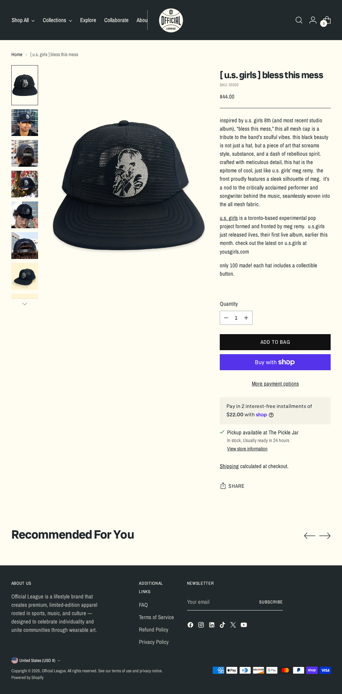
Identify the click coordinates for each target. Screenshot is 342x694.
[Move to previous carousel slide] (309, 536)
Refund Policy (153, 629)
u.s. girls (229, 218)
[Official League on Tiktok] (223, 626)
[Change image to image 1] (24, 85)
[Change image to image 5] (24, 214)
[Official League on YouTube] (244, 626)
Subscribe (271, 602)
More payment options (275, 383)
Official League (54, 671)
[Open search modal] (299, 20)
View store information (247, 448)
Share (236, 486)
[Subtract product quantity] (226, 317)
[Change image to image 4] (24, 184)
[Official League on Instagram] (202, 626)
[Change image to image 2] (24, 122)
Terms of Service (156, 617)
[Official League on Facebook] (191, 626)
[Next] (153, 20)
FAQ (143, 604)
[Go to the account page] (313, 20)
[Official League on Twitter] (234, 626)
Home (16, 54)
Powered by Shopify (27, 677)
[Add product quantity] (246, 317)
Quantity (229, 303)
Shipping (229, 466)
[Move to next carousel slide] (325, 535)
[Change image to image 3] (24, 153)
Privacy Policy (154, 642)
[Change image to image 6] (24, 245)
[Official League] (171, 20)
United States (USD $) (37, 660)
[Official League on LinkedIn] (212, 626)
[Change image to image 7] (24, 276)
